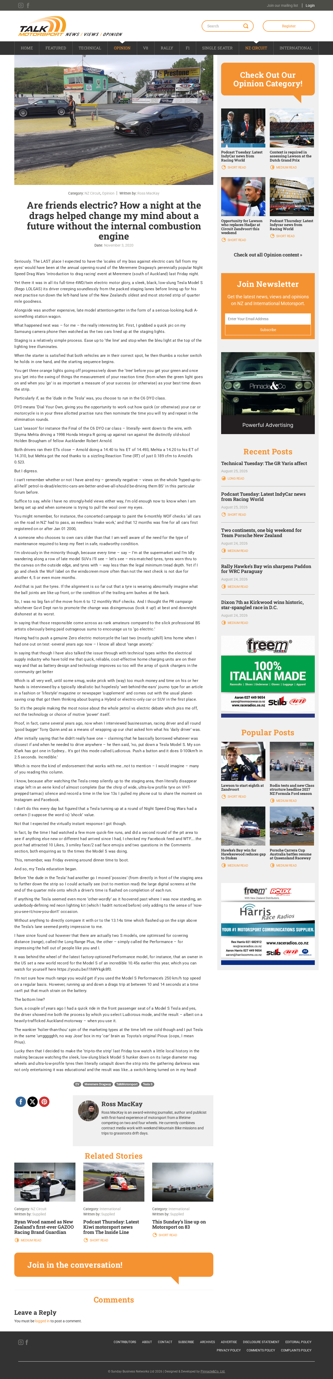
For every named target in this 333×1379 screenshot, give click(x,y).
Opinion (122, 47)
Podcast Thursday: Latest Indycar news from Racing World (291, 224)
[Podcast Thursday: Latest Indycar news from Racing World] (292, 196)
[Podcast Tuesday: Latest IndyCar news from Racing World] (243, 127)
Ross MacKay (148, 193)
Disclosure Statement (261, 1342)
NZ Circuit (256, 47)
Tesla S (147, 1084)
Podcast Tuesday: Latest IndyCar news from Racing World (241, 156)
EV (77, 1084)
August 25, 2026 (234, 471)
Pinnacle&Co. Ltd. (213, 1371)
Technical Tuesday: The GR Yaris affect (264, 463)
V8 (145, 47)
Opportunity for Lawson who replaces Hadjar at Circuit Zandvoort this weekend (241, 226)
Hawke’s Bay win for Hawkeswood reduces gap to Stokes (243, 854)
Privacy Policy (229, 1350)
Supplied (39, 1214)
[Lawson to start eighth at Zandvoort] (243, 761)
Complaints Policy (296, 1350)
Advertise (229, 1342)
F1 (188, 47)
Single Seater (217, 47)
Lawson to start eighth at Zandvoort (242, 787)
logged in (42, 1321)
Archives (207, 1342)
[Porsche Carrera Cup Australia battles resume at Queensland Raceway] (292, 825)
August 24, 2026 (234, 543)
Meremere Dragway (98, 1084)
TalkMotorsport (127, 1084)
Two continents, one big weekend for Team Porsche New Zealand (261, 532)
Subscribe (186, 1342)
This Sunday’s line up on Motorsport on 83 (179, 1224)
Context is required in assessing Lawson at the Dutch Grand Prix (290, 156)
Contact (165, 1342)
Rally (167, 47)
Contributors (125, 1342)
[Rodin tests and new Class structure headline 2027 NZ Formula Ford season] (292, 761)
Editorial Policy (298, 1342)
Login (310, 5)
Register (289, 25)
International (296, 47)
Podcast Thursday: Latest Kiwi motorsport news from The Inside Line (111, 1227)
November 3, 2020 (118, 245)
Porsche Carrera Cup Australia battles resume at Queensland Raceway (290, 854)
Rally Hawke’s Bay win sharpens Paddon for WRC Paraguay (266, 569)
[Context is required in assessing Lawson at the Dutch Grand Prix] (292, 127)
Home (27, 47)
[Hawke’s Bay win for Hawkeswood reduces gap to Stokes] (243, 825)
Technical (90, 47)
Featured (56, 47)
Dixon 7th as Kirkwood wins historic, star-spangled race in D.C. (262, 604)
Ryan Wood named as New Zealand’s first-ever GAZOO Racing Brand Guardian (44, 1227)
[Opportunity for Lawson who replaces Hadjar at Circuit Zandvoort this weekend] (243, 196)
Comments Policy (261, 1350)
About (147, 1342)
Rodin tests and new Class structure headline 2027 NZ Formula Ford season (292, 789)
